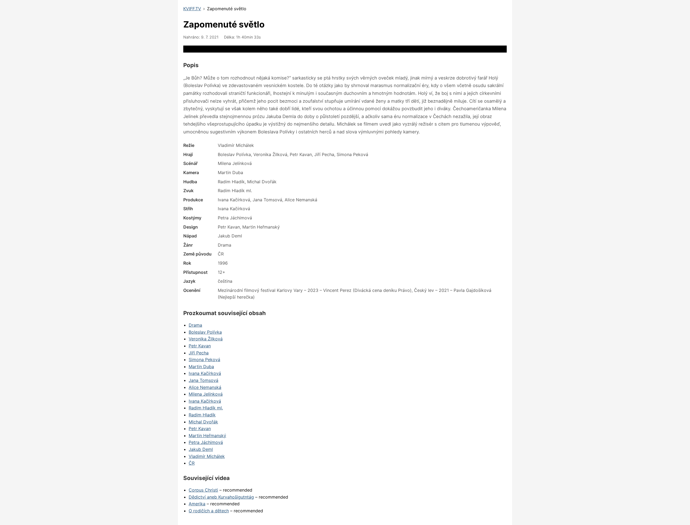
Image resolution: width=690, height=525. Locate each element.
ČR (192, 463)
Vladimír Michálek (207, 456)
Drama (195, 325)
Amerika (197, 503)
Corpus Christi (203, 490)
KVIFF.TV (192, 8)
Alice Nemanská (205, 387)
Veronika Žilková (206, 338)
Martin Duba (201, 366)
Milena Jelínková (206, 394)
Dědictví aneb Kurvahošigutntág (221, 497)
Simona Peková (204, 359)
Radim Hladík (202, 414)
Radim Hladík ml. (206, 407)
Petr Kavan (200, 345)
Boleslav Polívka (205, 332)
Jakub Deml (201, 449)
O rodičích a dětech (209, 510)
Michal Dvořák (203, 421)
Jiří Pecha (199, 352)
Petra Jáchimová (206, 442)
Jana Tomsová (203, 380)
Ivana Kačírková (205, 373)
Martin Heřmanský (207, 435)
